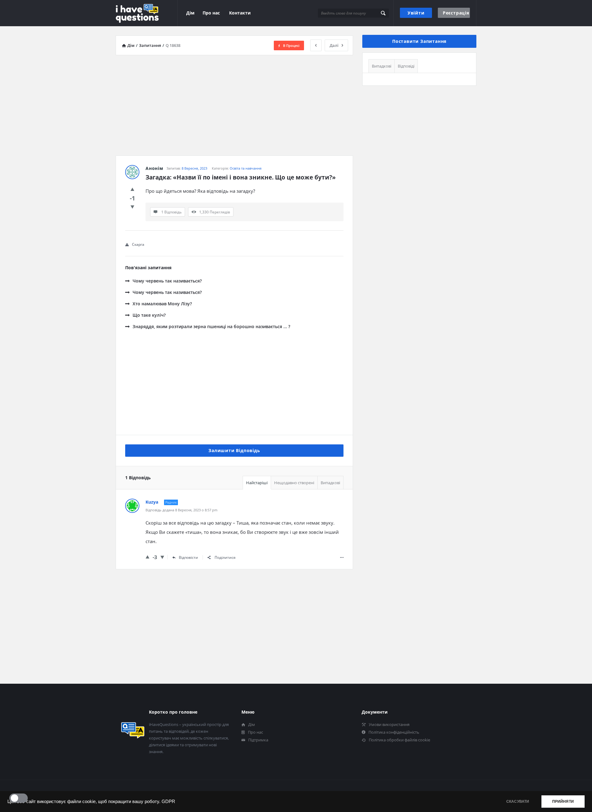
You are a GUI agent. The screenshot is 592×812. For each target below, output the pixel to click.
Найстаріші (257, 482)
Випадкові (330, 482)
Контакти (240, 13)
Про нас (211, 13)
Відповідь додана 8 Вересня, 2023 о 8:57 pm (181, 510)
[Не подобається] (132, 206)
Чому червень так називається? (167, 281)
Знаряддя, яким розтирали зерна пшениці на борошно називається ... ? (211, 326)
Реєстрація (456, 13)
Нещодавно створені (294, 482)
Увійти (416, 13)
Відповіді (406, 66)
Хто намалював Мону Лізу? (162, 304)
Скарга (138, 244)
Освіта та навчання (245, 168)
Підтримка (258, 740)
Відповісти (188, 557)
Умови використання (389, 724)
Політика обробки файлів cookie (399, 740)
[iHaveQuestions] (147, 13)
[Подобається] (132, 189)
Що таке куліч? (149, 315)
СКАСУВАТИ (517, 801)
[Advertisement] (234, 103)
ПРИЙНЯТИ (563, 801)
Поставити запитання (419, 41)
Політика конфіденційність (393, 732)
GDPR (168, 801)
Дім (190, 13)
